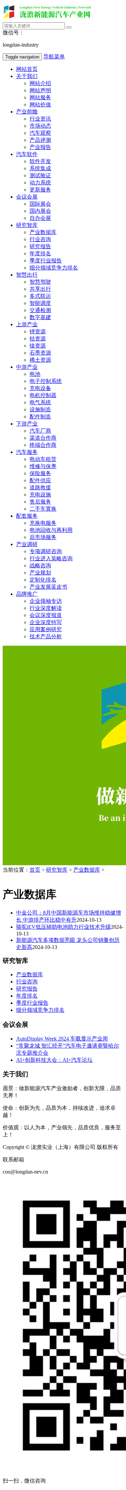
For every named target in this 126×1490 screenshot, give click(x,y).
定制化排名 (43, 580)
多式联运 (40, 296)
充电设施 (40, 494)
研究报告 (40, 246)
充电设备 (40, 388)
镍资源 (38, 346)
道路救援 (40, 487)
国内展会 (40, 211)
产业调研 (27, 544)
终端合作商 (43, 445)
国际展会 (40, 204)
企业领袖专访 (46, 601)
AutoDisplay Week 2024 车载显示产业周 (62, 1039)
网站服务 (40, 97)
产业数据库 (43, 232)
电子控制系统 (46, 381)
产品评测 (40, 140)
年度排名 (40, 253)
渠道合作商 (43, 438)
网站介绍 (40, 83)
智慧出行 (27, 275)
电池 (35, 374)
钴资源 (38, 338)
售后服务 (40, 502)
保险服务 (40, 473)
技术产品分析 (46, 636)
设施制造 (40, 409)
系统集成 (40, 168)
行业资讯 (40, 119)
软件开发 (40, 161)
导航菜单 (54, 56)
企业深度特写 (46, 622)
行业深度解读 (46, 608)
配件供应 (40, 480)
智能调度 (40, 303)
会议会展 (27, 197)
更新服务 (40, 189)
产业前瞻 (27, 111)
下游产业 (27, 424)
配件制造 (40, 416)
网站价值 (40, 104)
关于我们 (27, 76)
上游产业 (27, 324)
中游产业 (27, 367)
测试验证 (40, 175)
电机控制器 (43, 395)
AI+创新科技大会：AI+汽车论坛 (54, 1060)
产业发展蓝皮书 (48, 587)
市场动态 (40, 126)
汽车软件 (27, 154)
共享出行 (40, 289)
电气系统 (40, 402)
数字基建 (40, 317)
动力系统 (40, 182)
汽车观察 (40, 133)
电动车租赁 (43, 459)
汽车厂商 (40, 431)
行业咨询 (40, 239)
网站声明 (40, 90)
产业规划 (40, 572)
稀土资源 (40, 360)
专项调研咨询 (46, 551)
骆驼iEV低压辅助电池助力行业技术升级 (63, 927)
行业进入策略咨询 (51, 558)
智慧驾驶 (40, 282)
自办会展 (40, 218)
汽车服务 (27, 452)
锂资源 (38, 331)
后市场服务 (43, 537)
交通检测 (40, 310)
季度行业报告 (46, 260)
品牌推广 (27, 594)
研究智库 (27, 225)
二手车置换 (43, 509)
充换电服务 (43, 523)
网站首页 (27, 69)
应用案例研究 (46, 629)
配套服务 (27, 516)
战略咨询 (40, 565)
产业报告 (40, 147)
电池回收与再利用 (51, 530)
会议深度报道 (46, 615)
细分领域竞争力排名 (54, 268)
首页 (35, 870)
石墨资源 (40, 353)
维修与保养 (43, 466)
